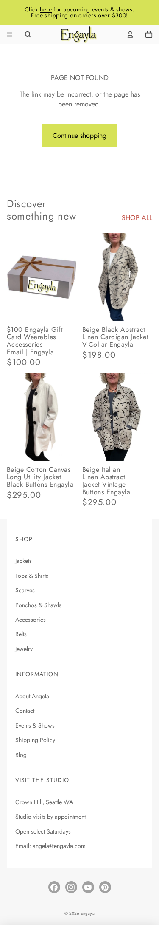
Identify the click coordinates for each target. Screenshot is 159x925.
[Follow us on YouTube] (88, 887)
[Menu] (10, 34)
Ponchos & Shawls (38, 605)
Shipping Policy (35, 740)
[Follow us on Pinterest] (105, 887)
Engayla (88, 913)
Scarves (25, 590)
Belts (21, 634)
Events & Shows (35, 725)
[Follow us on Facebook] (54, 887)
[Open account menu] (130, 34)
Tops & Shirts (31, 575)
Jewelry (24, 649)
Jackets (23, 561)
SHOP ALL (137, 218)
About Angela (32, 696)
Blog (21, 755)
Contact (24, 710)
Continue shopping (79, 135)
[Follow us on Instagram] (71, 887)
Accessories (30, 619)
